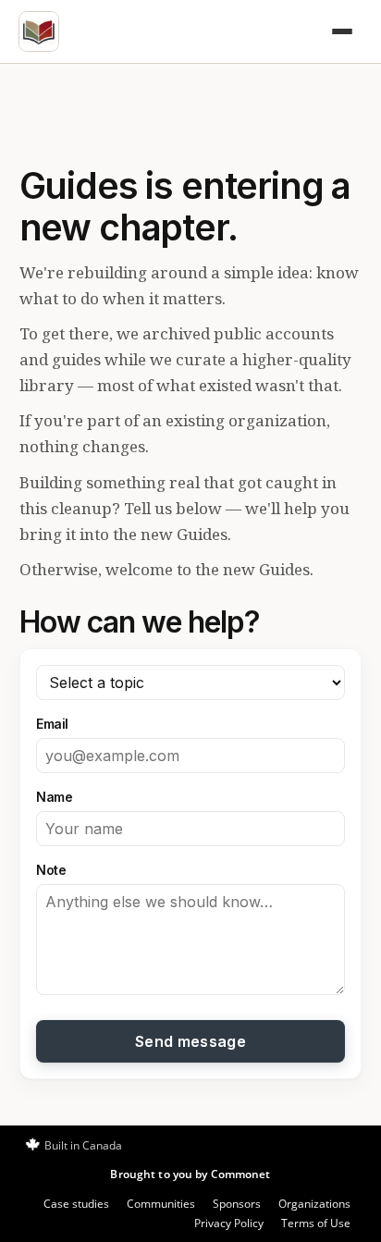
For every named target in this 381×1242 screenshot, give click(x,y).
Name (54, 797)
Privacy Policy (229, 1223)
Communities (161, 1203)
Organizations (314, 1203)
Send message (190, 1041)
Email (52, 724)
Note (51, 870)
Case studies (76, 1203)
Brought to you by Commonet (190, 1174)
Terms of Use (315, 1223)
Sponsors (237, 1203)
